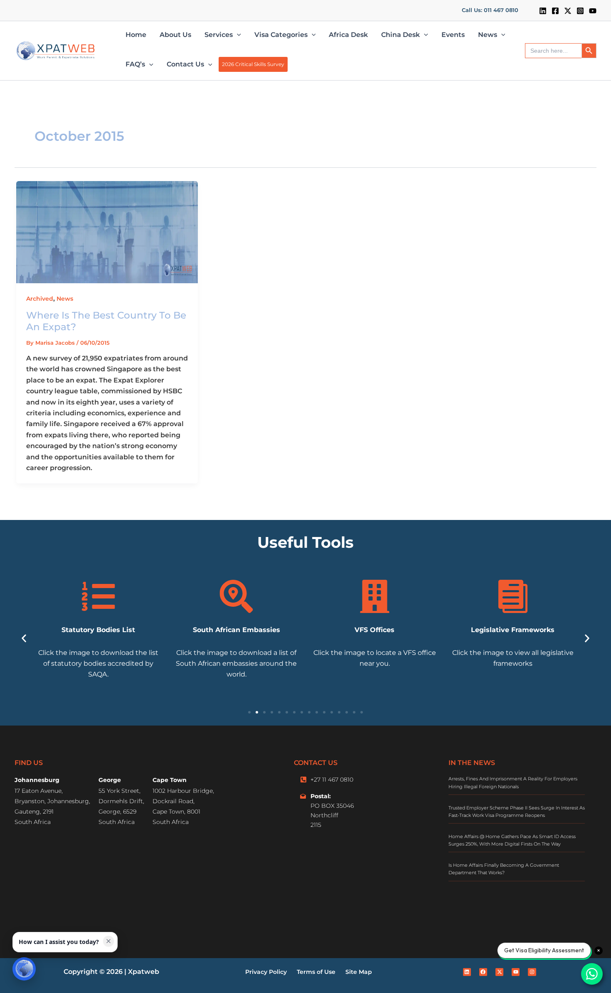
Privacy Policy (266, 972)
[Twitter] (568, 11)
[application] (237, 34)
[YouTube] (592, 11)
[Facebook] (555, 11)
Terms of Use (316, 972)
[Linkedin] (543, 11)
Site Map (358, 972)
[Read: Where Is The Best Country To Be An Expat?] (107, 231)
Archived (39, 298)
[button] (490, 10)
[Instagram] (580, 11)
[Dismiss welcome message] (108, 941)
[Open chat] (24, 969)
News (65, 298)
